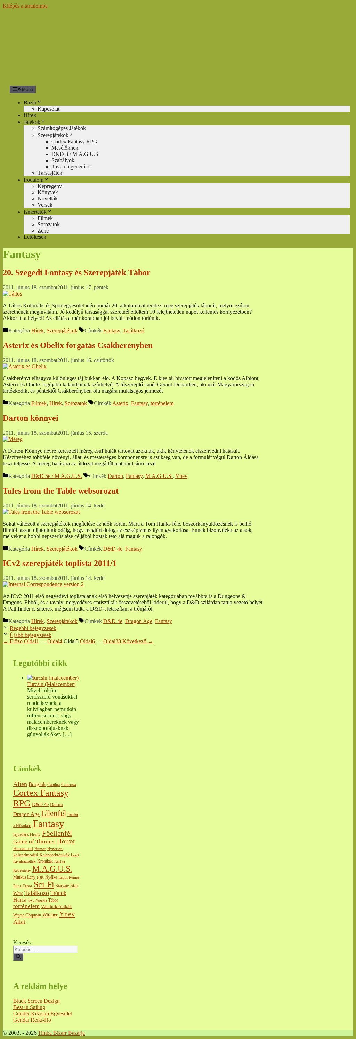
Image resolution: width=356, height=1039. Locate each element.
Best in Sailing (29, 1007)
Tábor (53, 900)
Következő (137, 641)
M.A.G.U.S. (159, 476)
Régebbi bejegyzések (33, 628)
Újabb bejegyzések (30, 635)
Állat (19, 922)
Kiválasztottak (24, 861)
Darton (115, 476)
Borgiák (37, 784)
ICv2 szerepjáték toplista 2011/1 (60, 563)
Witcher (50, 915)
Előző (13, 641)
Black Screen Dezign (36, 1001)
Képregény (50, 186)
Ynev (181, 476)
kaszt (75, 855)
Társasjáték (50, 173)
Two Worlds (37, 900)
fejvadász (21, 834)
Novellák (48, 199)
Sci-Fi (44, 884)
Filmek (45, 218)
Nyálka (51, 877)
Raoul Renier (68, 877)
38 (112, 641)
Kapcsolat (48, 109)
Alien (20, 783)
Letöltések (35, 237)
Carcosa (68, 784)
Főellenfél (57, 833)
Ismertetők (35, 212)
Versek (45, 205)
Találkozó (133, 330)
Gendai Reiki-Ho (32, 1020)
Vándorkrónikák (56, 906)
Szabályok (62, 160)
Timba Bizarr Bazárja (61, 1033)
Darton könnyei (30, 418)
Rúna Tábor (22, 886)
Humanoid (23, 848)
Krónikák (45, 861)
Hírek (30, 115)
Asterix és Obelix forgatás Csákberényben (78, 345)
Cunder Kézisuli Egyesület (42, 1013)
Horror (66, 841)
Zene (43, 231)
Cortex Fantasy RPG (74, 141)
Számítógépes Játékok (62, 128)
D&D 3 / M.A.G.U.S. (75, 154)
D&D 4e (112, 549)
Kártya (59, 861)
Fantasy (111, 330)
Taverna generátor (71, 167)
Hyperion (55, 849)
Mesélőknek (64, 148)
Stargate (62, 886)
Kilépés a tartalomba (25, 6)
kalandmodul (25, 854)
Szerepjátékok (53, 135)
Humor (40, 849)
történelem (162, 403)
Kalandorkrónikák (55, 855)
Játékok (32, 122)
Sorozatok (49, 224)
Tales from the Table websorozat (61, 490)
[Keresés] (18, 957)
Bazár (30, 102)
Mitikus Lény (24, 877)
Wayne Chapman (27, 915)
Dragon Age (138, 621)
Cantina (53, 784)
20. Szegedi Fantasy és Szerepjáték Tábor (77, 272)
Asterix (120, 403)
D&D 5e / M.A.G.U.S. (56, 476)
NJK (40, 877)
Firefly (35, 834)
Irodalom (33, 180)
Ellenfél (53, 813)
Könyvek (48, 192)
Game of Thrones (34, 841)
